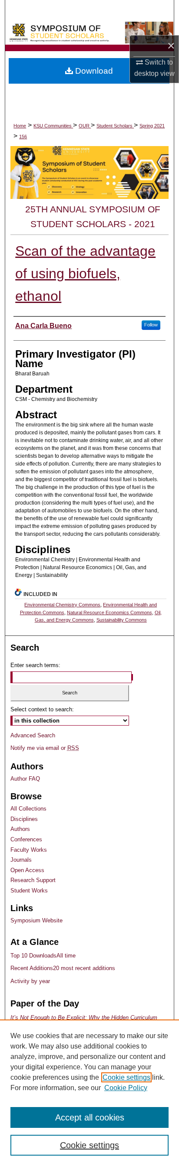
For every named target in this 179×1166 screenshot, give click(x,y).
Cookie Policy (125, 1087)
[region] (89, 1092)
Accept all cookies (89, 1117)
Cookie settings (126, 1077)
